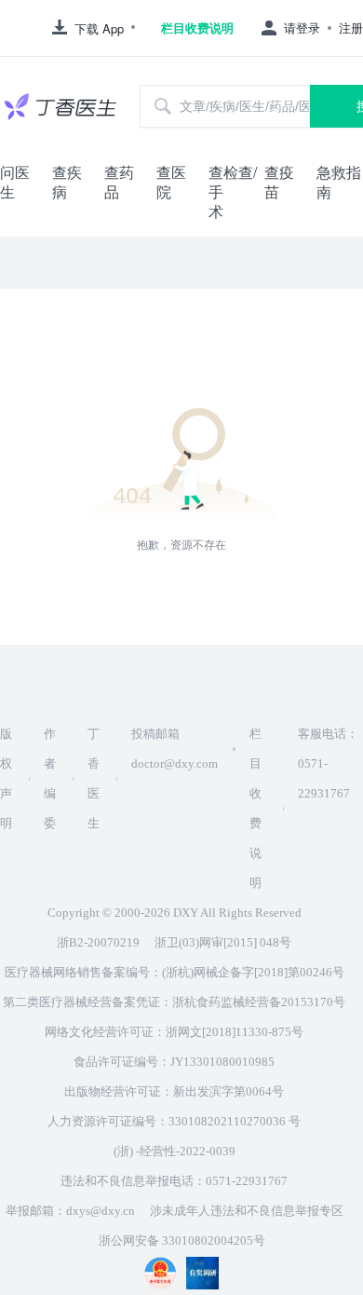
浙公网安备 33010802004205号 (182, 1240)
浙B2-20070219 (98, 942)
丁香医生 (93, 778)
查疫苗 (279, 181)
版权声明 (6, 778)
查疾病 (67, 181)
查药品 (119, 181)
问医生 (15, 181)
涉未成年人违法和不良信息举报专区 (246, 1211)
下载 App (99, 28)
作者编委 (50, 778)
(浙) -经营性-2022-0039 (174, 1151)
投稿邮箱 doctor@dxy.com (174, 748)
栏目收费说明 (197, 27)
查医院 (171, 181)
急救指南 (338, 181)
